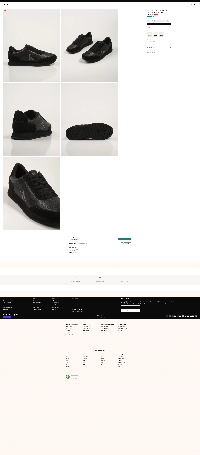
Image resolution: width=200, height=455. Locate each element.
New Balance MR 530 (87, 336)
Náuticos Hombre (104, 339)
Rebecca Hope (121, 358)
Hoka (84, 360)
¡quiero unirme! (130, 310)
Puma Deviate (121, 339)
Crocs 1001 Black (86, 332)
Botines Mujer (68, 337)
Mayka (95, 317)
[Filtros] (122, 243)
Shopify (107, 317)
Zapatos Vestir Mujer (69, 332)
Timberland (120, 360)
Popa (67, 364)
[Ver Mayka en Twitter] (11, 315)
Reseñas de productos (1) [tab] (73, 243)
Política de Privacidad (56, 305)
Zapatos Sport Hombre (105, 328)
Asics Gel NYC (85, 334)
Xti (83, 354)
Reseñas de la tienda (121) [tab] (82, 243)
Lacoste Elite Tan (121, 337)
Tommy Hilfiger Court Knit (123, 336)
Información (54, 298)
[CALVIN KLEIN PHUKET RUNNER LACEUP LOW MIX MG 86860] (149, 34)
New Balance (68, 352)
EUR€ (98, 315)
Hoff (119, 352)
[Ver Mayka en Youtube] (16, 315)
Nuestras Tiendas (35, 307)
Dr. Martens (5, 309)
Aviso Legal (54, 304)
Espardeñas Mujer (69, 330)
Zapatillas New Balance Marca (9, 304)
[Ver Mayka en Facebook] (9, 315)
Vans (84, 364)
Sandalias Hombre (104, 330)
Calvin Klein (85, 356)
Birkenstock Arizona (87, 326)
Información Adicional (150, 47)
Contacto (34, 305)
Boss (119, 366)
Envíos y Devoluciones (56, 302)
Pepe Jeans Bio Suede (122, 328)
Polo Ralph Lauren (121, 362)
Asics (67, 362)
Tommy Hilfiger (121, 356)
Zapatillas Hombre (104, 326)
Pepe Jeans (85, 358)
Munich (102, 352)
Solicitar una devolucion (37, 309)
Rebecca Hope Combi (87, 328)
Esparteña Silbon (121, 332)
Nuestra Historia (35, 304)
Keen (102, 354)
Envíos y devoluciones (150, 49)
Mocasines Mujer (69, 339)
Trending (4, 298)
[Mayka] (7, 4)
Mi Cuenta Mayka (55, 300)
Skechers (67, 366)
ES (101, 315)
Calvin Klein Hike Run (87, 339)
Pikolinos (67, 358)
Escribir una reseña (124, 239)
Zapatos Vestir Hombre (105, 336)
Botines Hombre (104, 337)
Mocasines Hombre (104, 334)
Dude (84, 352)
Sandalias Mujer (69, 326)
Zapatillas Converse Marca (8, 302)
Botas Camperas (6, 300)
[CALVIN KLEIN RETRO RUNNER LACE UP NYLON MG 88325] (161, 34)
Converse (67, 354)
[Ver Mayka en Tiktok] (6, 315)
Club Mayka (54, 309)
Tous (84, 362)
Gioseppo (120, 364)
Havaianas (103, 362)
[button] (94, 4)
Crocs (102, 356)
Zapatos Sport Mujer (69, 334)
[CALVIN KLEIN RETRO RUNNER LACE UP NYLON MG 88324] (155, 34)
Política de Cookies (55, 307)
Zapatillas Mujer (69, 328)
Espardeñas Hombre (104, 332)
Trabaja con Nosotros (36, 302)
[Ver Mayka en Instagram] (3, 315)
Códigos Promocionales (56, 311)
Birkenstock (103, 358)
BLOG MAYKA (34, 300)
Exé (101, 364)
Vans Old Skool (6, 311)
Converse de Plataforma (7, 307)
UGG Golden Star (86, 330)
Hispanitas (103, 360)
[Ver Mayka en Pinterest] (14, 315)
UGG (66, 356)
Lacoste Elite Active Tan (87, 337)
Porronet (85, 366)
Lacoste (67, 360)
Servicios (33, 298)
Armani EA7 (120, 354)
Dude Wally (120, 330)
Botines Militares (6, 305)
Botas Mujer (68, 336)
